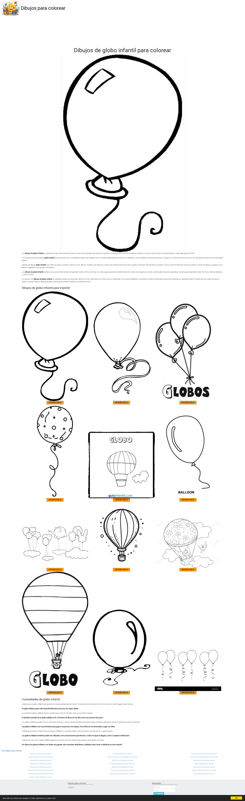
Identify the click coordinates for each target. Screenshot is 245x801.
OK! (236, 798)
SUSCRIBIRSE (159, 793)
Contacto (71, 787)
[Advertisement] (122, 30)
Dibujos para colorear (43, 8)
